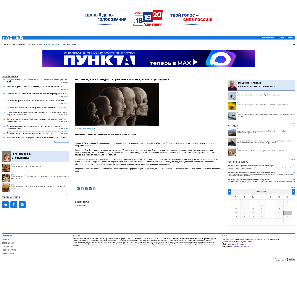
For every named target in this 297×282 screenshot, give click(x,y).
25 (244, 216)
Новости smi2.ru (80, 205)
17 (236, 213)
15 (279, 209)
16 (287, 209)
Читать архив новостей (61, 142)
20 (261, 213)
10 (236, 209)
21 (270, 213)
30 (287, 216)
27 (261, 216)
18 (244, 213)
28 (270, 216)
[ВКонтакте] (78, 188)
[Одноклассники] (82, 188)
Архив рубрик (69, 44)
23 (287, 213)
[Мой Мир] (86, 188)
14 (270, 209)
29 (279, 216)
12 (253, 209)
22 (279, 213)
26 (253, 216)
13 (261, 209)
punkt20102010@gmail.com (240, 246)
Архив (67, 194)
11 (244, 209)
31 (236, 220)
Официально (35, 44)
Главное (6, 44)
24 (236, 216)
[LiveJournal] (90, 188)
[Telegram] (94, 188)
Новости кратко (52, 44)
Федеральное (19, 44)
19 (253, 213)
